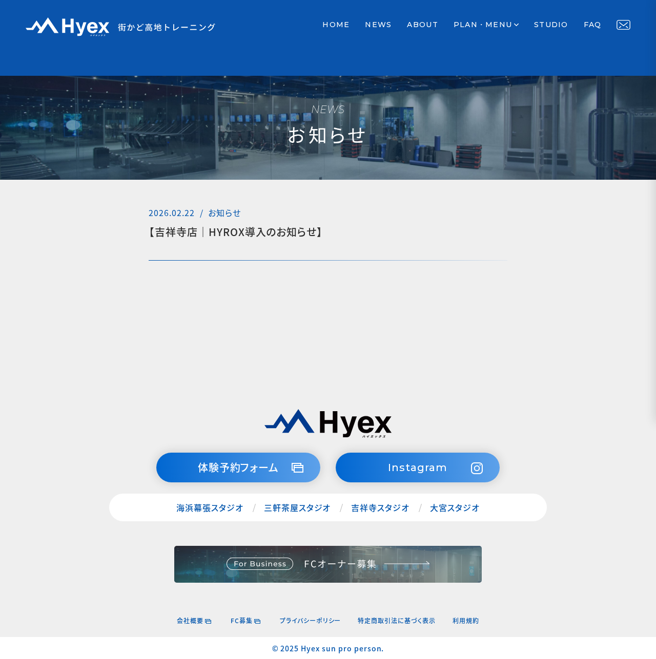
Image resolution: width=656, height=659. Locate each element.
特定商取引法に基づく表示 (397, 620)
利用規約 (466, 620)
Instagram (417, 467)
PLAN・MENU (483, 24)
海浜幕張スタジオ (209, 507)
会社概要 (190, 620)
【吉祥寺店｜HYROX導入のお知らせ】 (236, 232)
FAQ (593, 24)
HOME (336, 24)
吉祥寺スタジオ (380, 507)
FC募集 (242, 620)
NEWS (378, 24)
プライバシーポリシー (310, 620)
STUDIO (551, 24)
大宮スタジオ (455, 507)
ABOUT (422, 24)
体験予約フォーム (238, 467)
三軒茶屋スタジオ (297, 507)
